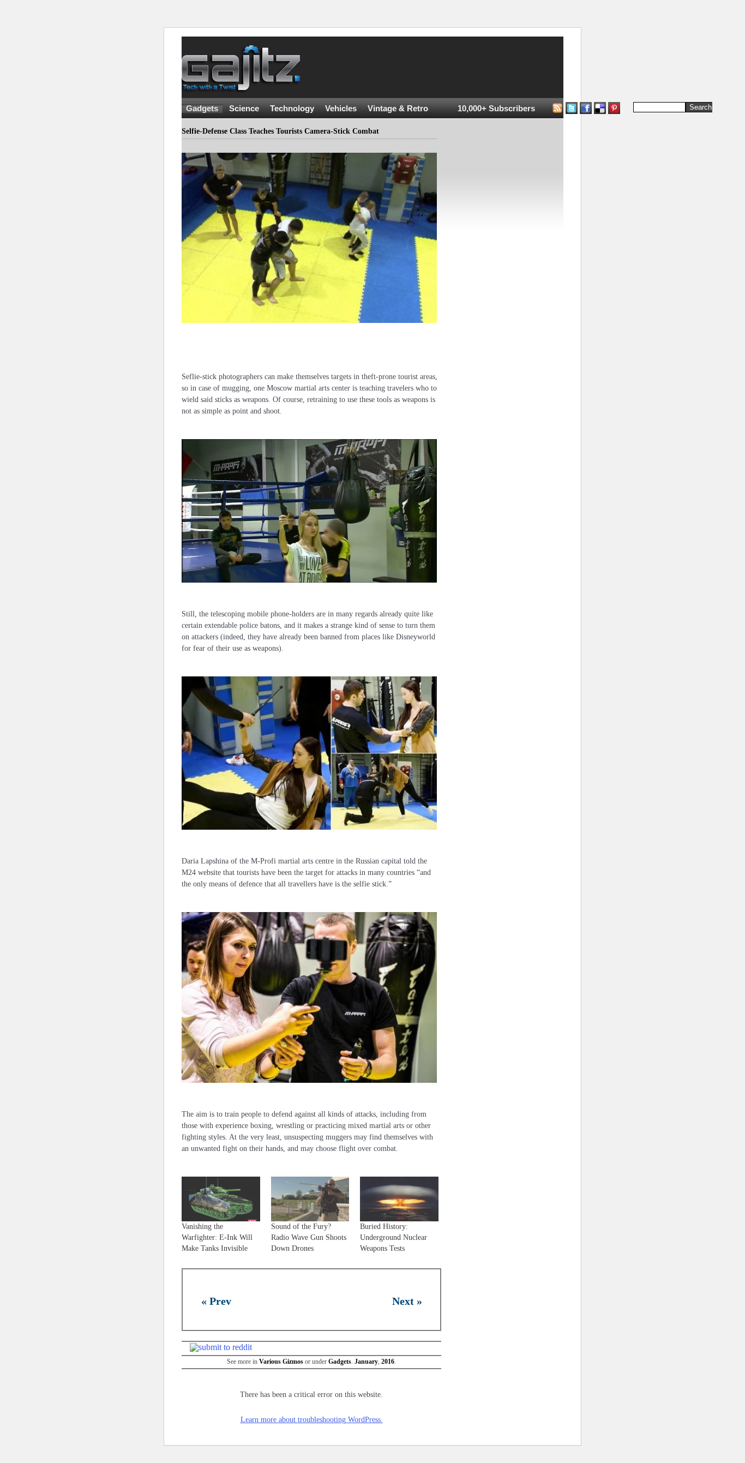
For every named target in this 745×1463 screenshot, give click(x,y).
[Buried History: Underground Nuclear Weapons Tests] (399, 1199)
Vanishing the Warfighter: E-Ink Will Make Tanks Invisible (217, 1237)
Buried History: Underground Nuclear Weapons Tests (393, 1237)
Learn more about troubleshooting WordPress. (312, 1420)
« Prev (216, 1301)
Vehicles (341, 108)
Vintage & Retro (398, 108)
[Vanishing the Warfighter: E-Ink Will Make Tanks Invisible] (221, 1199)
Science (244, 108)
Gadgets (202, 108)
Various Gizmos (281, 1361)
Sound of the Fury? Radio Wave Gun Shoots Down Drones (308, 1237)
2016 (387, 1361)
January (366, 1361)
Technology (292, 108)
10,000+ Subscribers (496, 108)
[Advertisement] (514, 67)
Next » (407, 1301)
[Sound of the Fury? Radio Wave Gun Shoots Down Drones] (310, 1199)
